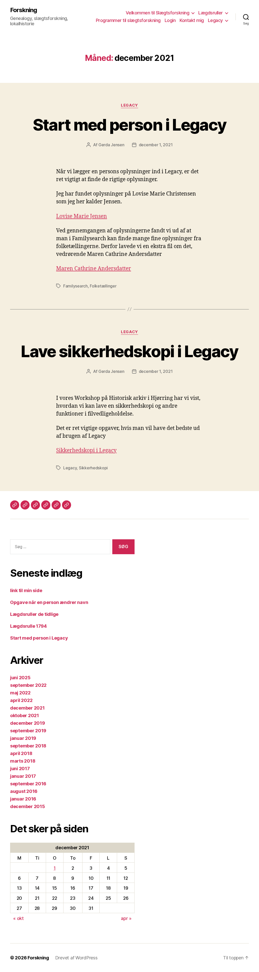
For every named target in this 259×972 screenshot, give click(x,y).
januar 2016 (23, 798)
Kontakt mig (192, 20)
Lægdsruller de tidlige (34, 614)
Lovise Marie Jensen (81, 216)
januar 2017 (23, 776)
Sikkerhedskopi (93, 467)
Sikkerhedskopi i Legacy (86, 450)
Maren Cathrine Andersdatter (93, 268)
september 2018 (28, 745)
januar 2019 (23, 738)
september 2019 (28, 730)
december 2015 (27, 806)
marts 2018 (22, 761)
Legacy (215, 20)
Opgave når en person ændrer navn (49, 602)
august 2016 (23, 791)
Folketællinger (103, 285)
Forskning (23, 10)
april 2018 (21, 753)
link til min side (26, 590)
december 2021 (27, 708)
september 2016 (28, 783)
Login (170, 20)
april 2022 (21, 700)
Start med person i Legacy (129, 124)
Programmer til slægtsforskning (128, 20)
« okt (18, 918)
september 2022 (28, 685)
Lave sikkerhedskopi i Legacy (129, 351)
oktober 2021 (24, 715)
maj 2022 (20, 692)
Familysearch (75, 285)
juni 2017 (20, 768)
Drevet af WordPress (76, 957)
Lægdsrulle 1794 (28, 626)
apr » (126, 918)
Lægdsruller (210, 12)
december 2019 (27, 723)
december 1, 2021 (156, 144)
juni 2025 (20, 677)
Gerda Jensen (111, 144)
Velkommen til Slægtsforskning (157, 12)
